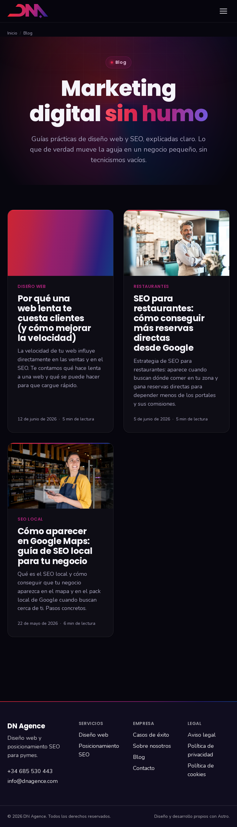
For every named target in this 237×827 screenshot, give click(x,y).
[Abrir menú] (223, 11)
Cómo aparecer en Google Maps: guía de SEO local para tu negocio (55, 546)
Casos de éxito (151, 735)
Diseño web (93, 735)
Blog (139, 757)
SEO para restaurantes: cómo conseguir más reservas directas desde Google (169, 323)
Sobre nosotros (152, 746)
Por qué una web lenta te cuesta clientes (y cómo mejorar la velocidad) (54, 318)
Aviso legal (202, 735)
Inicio (12, 33)
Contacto (144, 768)
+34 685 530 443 (30, 771)
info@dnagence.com (32, 781)
